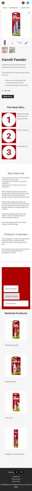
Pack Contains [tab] (11, 289)
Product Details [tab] (11, 296)
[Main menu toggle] (27, 2)
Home (5, 8)
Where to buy (8, 96)
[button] (23, 3)
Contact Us (16, 477)
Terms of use (16, 481)
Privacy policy (16, 479)
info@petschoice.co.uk (19, 485)
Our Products (14, 8)
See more (7, 91)
